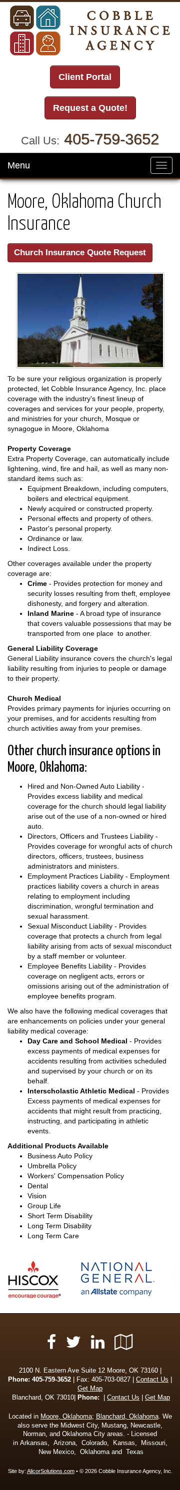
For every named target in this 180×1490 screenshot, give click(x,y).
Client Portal (85, 77)
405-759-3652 (111, 139)
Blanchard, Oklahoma (127, 1416)
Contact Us (152, 1379)
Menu (19, 165)
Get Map (90, 1388)
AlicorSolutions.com (50, 1471)
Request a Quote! (90, 108)
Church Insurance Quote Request (80, 252)
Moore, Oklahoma (66, 1416)
